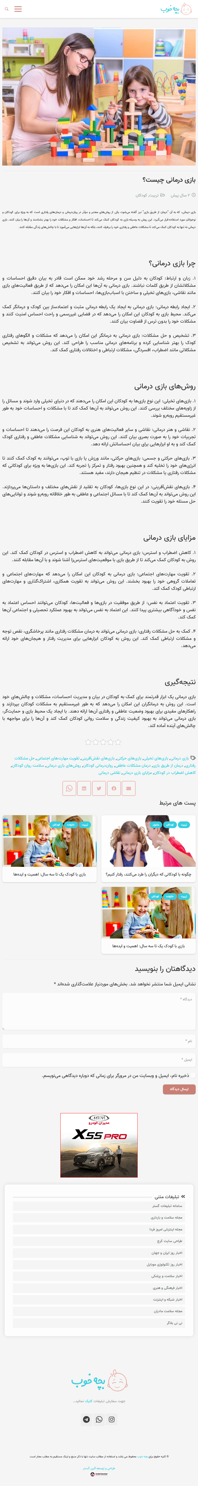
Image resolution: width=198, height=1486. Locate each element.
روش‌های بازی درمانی (63, 765)
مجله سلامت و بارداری (166, 1218)
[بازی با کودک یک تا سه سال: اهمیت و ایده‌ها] (49, 818)
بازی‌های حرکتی (129, 758)
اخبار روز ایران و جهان (167, 1253)
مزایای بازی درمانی (137, 773)
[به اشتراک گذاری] (114, 788)
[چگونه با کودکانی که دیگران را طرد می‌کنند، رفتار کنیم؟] (148, 818)
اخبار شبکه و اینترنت (167, 1300)
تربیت (154, 195)
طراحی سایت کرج (169, 1241)
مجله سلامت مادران (168, 1311)
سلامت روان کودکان (28, 765)
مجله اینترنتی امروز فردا (166, 1229)
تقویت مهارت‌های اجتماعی (58, 758)
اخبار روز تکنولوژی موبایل (164, 1265)
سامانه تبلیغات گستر (167, 1206)
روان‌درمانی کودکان (98, 765)
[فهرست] (18, 9)
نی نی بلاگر (174, 1323)
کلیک (89, 1401)
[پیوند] (176, 9)
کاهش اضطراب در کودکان (175, 773)
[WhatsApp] (99, 1420)
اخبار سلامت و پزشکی (166, 1276)
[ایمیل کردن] (129, 788)
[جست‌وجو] (7, 9)
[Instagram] (111, 1419)
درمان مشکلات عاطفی (133, 765)
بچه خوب (142, 1456)
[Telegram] (86, 1420)
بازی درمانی (179, 758)
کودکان (141, 195)
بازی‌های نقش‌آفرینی (98, 758)
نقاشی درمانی (109, 773)
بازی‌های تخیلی (156, 758)
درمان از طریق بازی (168, 765)
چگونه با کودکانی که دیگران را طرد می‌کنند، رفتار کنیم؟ (148, 874)
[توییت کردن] (99, 788)
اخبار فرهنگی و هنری (167, 1288)
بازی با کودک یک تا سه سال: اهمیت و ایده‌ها (49, 874)
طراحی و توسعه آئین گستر (99, 1468)
